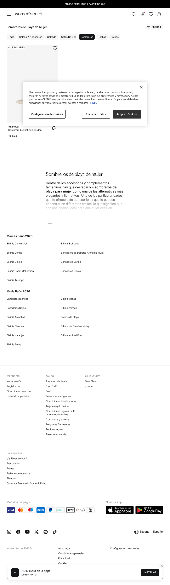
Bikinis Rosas (68, 298)
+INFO (93, 102)
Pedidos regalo (54, 429)
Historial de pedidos (18, 396)
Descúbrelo (91, 381)
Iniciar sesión (14, 381)
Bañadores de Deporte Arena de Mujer (82, 252)
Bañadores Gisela (71, 270)
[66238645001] (54, 48)
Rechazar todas (96, 113)
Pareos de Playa (70, 317)
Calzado (51, 36)
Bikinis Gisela (14, 261)
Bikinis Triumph (15, 280)
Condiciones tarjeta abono (61, 401)
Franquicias (13, 463)
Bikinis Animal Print (72, 335)
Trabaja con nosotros (18, 473)
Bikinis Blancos (15, 326)
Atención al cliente (56, 381)
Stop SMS (51, 386)
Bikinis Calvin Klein (17, 243)
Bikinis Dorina (14, 252)
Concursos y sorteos (57, 419)
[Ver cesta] (159, 14)
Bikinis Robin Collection (20, 270)
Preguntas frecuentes (58, 424)
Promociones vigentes (58, 396)
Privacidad (64, 558)
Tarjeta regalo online (57, 406)
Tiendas (11, 478)
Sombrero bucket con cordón (25, 129)
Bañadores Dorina (71, 261)
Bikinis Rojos (14, 344)
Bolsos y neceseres (30, 36)
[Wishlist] (151, 14)
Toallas (102, 36)
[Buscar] (133, 14)
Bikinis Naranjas (15, 335)
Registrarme (13, 386)
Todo (11, 36)
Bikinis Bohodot (70, 243)
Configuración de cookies (124, 548)
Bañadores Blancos (17, 298)
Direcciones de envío (19, 391)
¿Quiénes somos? (17, 458)
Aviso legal (64, 548)
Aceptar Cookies (127, 113)
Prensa (10, 468)
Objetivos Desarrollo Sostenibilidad (26, 483)
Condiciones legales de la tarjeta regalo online (60, 413)
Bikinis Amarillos (16, 317)
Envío (49, 391)
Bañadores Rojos (16, 307)
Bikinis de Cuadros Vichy (75, 326)
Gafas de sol (68, 36)
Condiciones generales (71, 553)
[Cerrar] (141, 87)
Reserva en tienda (56, 434)
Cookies (63, 563)
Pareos (115, 36)
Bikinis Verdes (69, 307)
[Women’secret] (28, 14)
